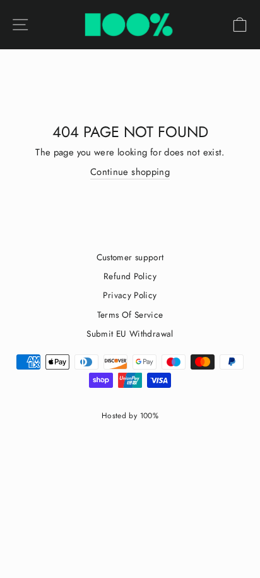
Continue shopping (130, 172)
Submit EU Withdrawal (129, 333)
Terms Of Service (130, 314)
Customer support (130, 257)
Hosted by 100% (130, 415)
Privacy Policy (130, 295)
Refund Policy (130, 276)
